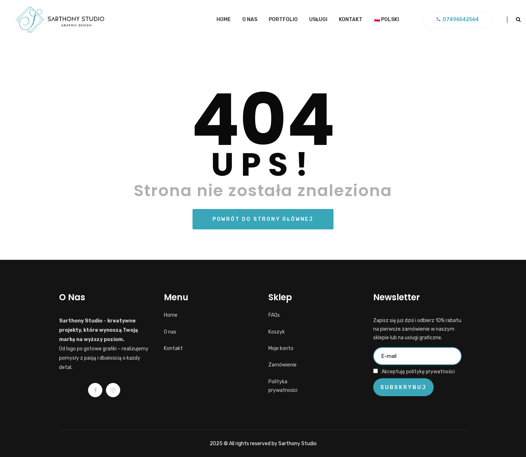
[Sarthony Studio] (59, 20)
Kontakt (350, 19)
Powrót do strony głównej (263, 219)
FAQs (274, 315)
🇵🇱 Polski (386, 19)
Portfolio (283, 19)
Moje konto (280, 348)
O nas (249, 19)
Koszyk (276, 332)
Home (223, 19)
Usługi (318, 19)
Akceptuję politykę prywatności (418, 372)
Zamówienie (282, 365)
